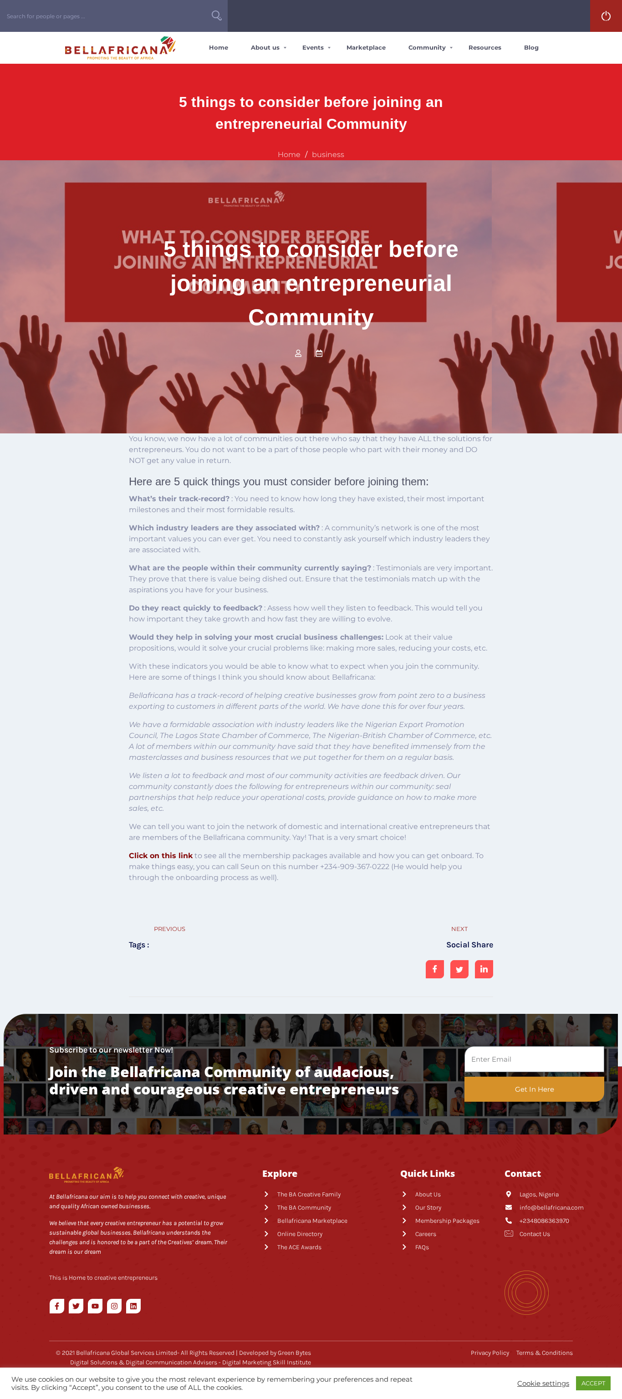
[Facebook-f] (57, 1306)
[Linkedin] (133, 1306)
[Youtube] (95, 1306)
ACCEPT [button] (593, 1383)
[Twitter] (76, 1306)
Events (313, 47)
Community (427, 47)
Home (218, 47)
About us (265, 47)
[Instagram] (114, 1306)
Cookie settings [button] (543, 1383)
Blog (531, 47)
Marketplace (366, 47)
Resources (485, 47)
